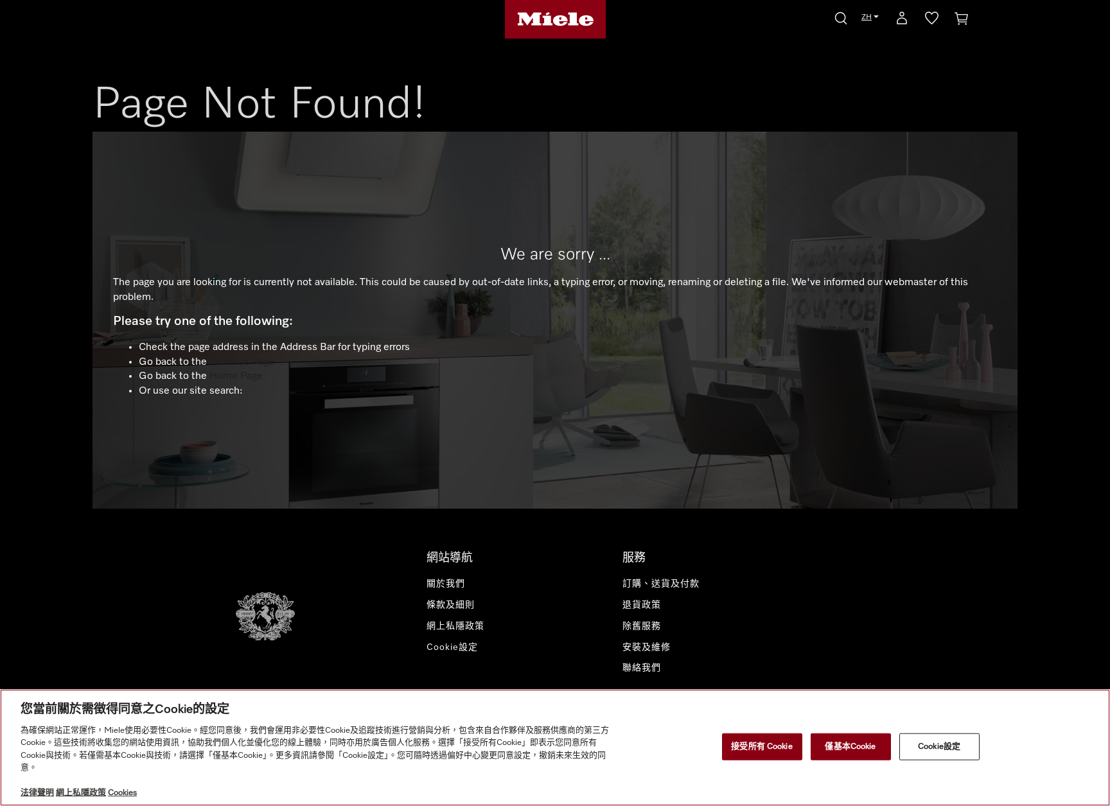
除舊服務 (641, 626)
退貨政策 (641, 604)
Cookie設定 (939, 746)
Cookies (122, 793)
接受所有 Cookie (761, 746)
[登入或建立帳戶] (901, 20)
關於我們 (446, 583)
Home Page (236, 376)
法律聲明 (37, 793)
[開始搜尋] (840, 16)
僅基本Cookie (850, 746)
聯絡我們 (641, 667)
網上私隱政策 (455, 626)
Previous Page (241, 362)
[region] (555, 747)
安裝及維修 (646, 647)
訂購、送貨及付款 (661, 583)
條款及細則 (451, 604)
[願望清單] (931, 20)
